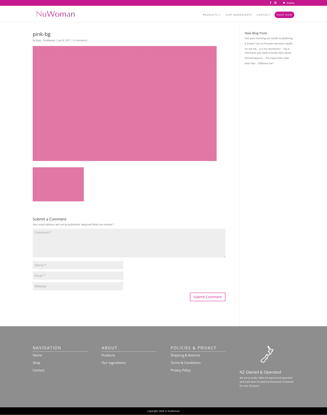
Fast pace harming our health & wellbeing (269, 38)
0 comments (80, 40)
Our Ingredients (239, 15)
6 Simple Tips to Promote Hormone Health (269, 43)
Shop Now (284, 14)
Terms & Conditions (186, 362)
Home (37, 355)
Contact (263, 15)
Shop (36, 362)
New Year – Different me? (259, 63)
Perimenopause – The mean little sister (267, 58)
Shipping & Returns (185, 355)
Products (210, 15)
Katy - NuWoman (45, 40)
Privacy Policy (181, 370)
